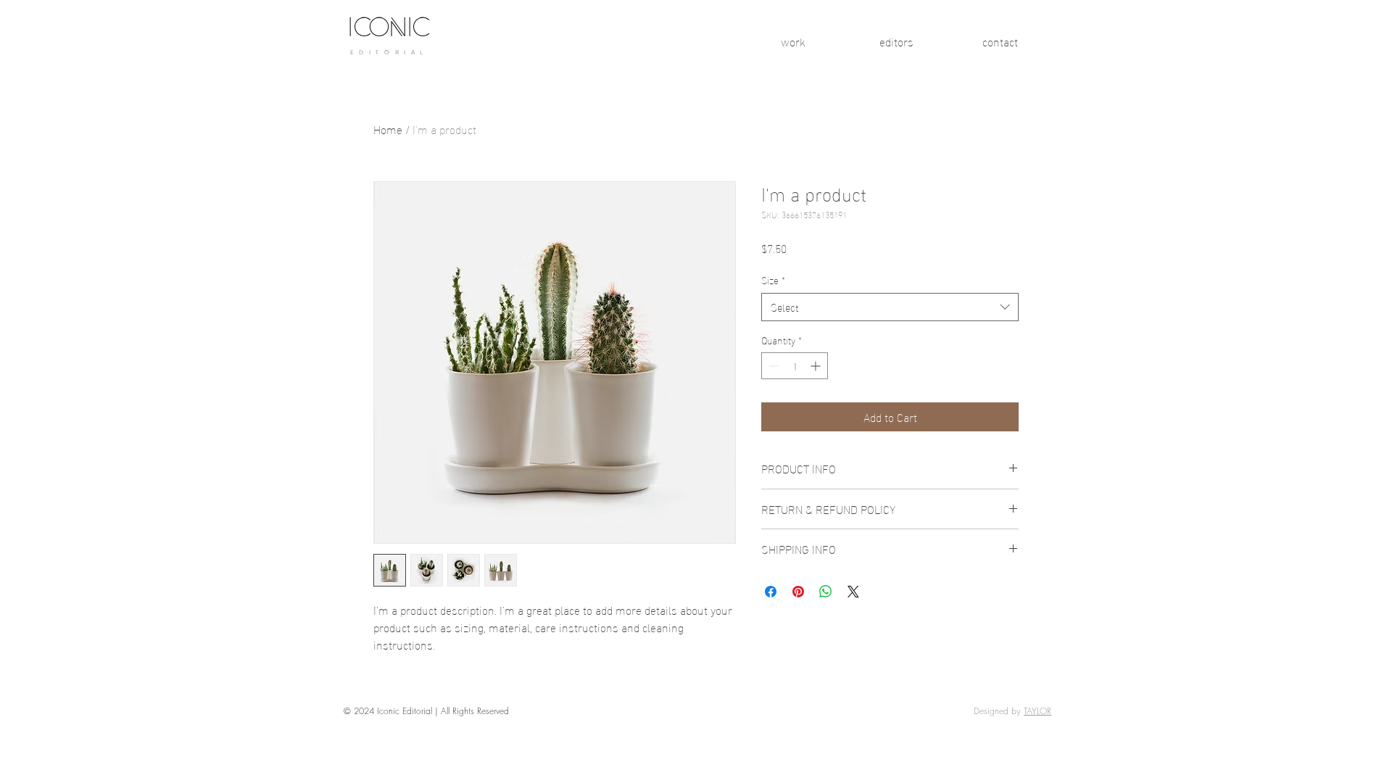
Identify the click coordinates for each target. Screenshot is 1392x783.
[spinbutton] (795, 365)
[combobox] (890, 307)
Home (387, 128)
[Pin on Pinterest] (798, 591)
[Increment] (817, 365)
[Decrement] (772, 365)
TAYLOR (1037, 711)
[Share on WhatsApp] (825, 591)
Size (773, 280)
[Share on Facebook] (770, 591)
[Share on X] (853, 591)
